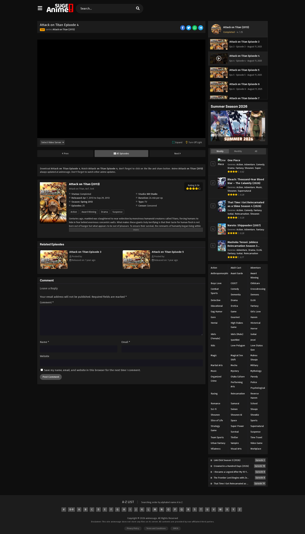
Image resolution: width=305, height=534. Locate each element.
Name (44, 342)
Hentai (214, 323)
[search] (138, 8)
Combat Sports (215, 291)
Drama (104, 212)
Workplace (255, 448)
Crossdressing (257, 289)
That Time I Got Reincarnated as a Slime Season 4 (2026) (246, 204)
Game (234, 311)
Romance (215, 403)
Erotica (234, 306)
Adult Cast (236, 267)
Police (253, 382)
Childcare (255, 283)
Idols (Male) (237, 334)
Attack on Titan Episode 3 (85, 251)
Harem (253, 317)
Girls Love (255, 311)
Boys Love (216, 283)
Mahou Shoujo (254, 357)
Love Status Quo (256, 347)
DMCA (175, 528)
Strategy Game (215, 428)
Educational (217, 306)
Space (234, 420)
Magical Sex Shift (237, 357)
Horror (254, 328)
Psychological (257, 388)
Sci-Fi (214, 409)
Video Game (256, 443)
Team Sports (217, 437)
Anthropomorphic (220, 273)
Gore (213, 317)
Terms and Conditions (156, 528)
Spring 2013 (87, 201)
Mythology (255, 371)
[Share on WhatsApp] (195, 28)
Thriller (234, 437)
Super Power (237, 426)
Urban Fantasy (218, 443)
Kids (213, 345)
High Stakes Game (237, 325)
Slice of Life (217, 420)
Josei (253, 340)
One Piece (234, 160)
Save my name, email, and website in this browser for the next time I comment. (92, 370)
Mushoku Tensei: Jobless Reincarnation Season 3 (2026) (243, 244)
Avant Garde (237, 273)
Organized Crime (216, 378)
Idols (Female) (215, 336)
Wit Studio (152, 194)
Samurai (235, 403)
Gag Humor (216, 311)
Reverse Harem (254, 395)
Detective (215, 300)
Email (125, 342)
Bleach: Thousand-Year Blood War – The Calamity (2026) (246, 181)
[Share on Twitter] (189, 28)
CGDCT (234, 283)
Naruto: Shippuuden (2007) (244, 225)
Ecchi (259, 250)
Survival (235, 431)
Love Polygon (238, 345)
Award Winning (89, 212)
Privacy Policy (133, 528)
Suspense (117, 212)
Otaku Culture (238, 376)
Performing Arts (237, 384)
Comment (47, 302)
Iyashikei (235, 340)
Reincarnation (242, 213)
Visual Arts (236, 448)
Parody (254, 376)
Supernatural (244, 190)
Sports (254, 420)
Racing (214, 393)
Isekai (231, 213)
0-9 (71, 509)
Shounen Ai (236, 414)
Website (44, 356)
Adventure (249, 164)
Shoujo (254, 409)
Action (74, 212)
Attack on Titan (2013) (64, 29)
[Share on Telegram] (201, 28)
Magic (214, 355)
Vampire (235, 443)
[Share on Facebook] (183, 28)
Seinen (234, 409)
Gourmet (235, 317)
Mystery (235, 371)
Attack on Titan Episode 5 (168, 251)
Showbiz (254, 414)
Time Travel (256, 437)
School (254, 403)
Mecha (234, 365)
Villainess (216, 448)
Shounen (249, 168)
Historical (255, 323)
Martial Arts (217, 365)
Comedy (260, 164)
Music (259, 187)
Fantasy (239, 168)
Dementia (236, 294)
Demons (254, 294)
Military (254, 365)
